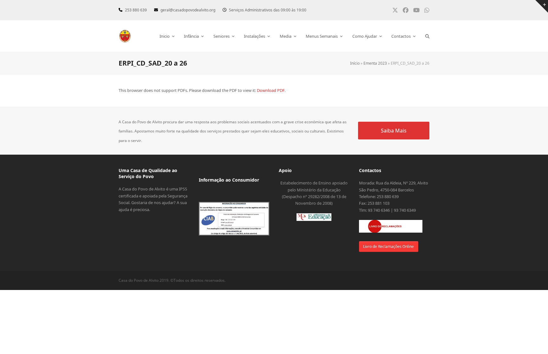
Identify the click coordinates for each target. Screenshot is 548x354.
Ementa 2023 (375, 63)
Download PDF (270, 90)
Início (355, 63)
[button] (427, 36)
